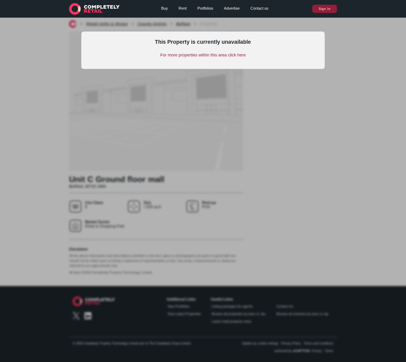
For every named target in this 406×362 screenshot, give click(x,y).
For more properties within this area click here (203, 55)
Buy (164, 8)
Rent (183, 8)
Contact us (259, 8)
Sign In (325, 9)
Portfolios (205, 8)
